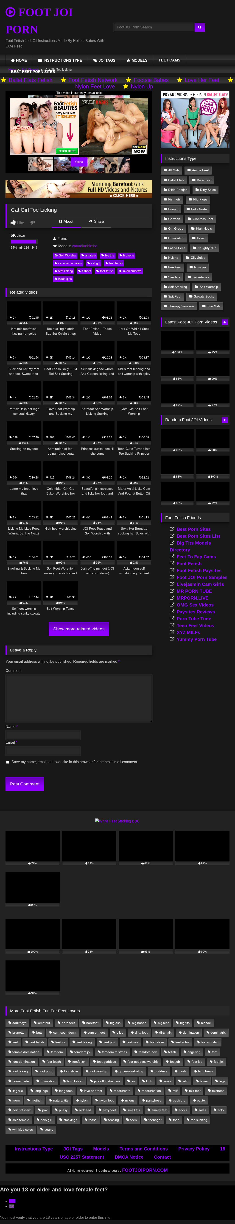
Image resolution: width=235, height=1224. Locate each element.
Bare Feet (204, 180)
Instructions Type (34, 1148)
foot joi (219, 1061)
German (174, 219)
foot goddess (106, 1061)
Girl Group (175, 228)
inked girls (65, 279)
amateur (90, 255)
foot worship (98, 1071)
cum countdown (64, 1032)
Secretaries (201, 277)
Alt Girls (173, 170)
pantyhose (153, 1100)
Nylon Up (142, 86)
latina (204, 1081)
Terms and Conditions (144, 1148)
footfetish (79, 1061)
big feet (163, 1023)
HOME (21, 60)
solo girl (46, 1120)
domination (191, 1032)
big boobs (139, 1023)
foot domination (23, 1061)
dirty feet (141, 1032)
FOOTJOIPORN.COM (145, 1170)
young (49, 1129)
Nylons (173, 257)
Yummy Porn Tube (197, 639)
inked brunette (132, 271)
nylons (129, 1100)
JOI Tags (73, 1148)
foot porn (46, 1071)
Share (98, 221)
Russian (200, 267)
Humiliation (176, 238)
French (173, 209)
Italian (201, 238)
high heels (205, 1071)
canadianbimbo (84, 246)
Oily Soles (198, 257)
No (11, 1206)
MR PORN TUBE (194, 591)
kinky (167, 1081)
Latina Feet (176, 248)
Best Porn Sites (194, 529)
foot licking (20, 1071)
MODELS (140, 60)
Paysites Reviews (196, 611)
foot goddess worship (143, 1061)
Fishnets (174, 199)
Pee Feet (175, 267)
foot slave (71, 1071)
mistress (218, 1091)
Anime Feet (200, 170)
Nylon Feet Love (95, 86)
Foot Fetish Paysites (199, 570)
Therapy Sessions (181, 306)
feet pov (109, 1042)
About (68, 221)
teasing (113, 1120)
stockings (70, 1120)
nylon (84, 1100)
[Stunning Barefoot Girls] (79, 197)
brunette (128, 255)
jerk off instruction (107, 1081)
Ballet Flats (176, 180)
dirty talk (165, 1032)
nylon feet (106, 1100)
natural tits (60, 1100)
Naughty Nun (206, 248)
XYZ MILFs (188, 632)
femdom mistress (114, 1052)
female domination (25, 1052)
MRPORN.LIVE (192, 598)
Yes (12, 1201)
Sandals (174, 277)
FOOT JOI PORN (39, 21)
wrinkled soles (22, 1129)
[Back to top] (221, 1210)
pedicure (179, 1100)
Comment (13, 671)
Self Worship (67, 255)
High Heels (204, 228)
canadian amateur (70, 263)
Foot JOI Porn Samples (202, 577)
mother (36, 1100)
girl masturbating (131, 1071)
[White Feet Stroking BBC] (117, 821)
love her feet (93, 1091)
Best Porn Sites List (198, 536)
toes (176, 1120)
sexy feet (109, 1110)
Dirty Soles (208, 190)
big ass (115, 1023)
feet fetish (116, 263)
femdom (57, 1052)
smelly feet (159, 1110)
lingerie (17, 1091)
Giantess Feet (203, 219)
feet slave (157, 1042)
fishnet (86, 271)
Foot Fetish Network (93, 80)
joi (133, 1081)
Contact (162, 1157)
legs (222, 1081)
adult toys (19, 1023)
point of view (21, 1110)
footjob (175, 1061)
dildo (120, 1032)
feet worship (209, 1042)
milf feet (195, 1091)
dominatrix (218, 1032)
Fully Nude (199, 209)
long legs (41, 1091)
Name (12, 727)
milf (175, 1091)
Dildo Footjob (177, 190)
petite (201, 1100)
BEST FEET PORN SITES (33, 72)
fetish (172, 1052)
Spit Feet (174, 296)
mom (16, 1100)
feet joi (60, 1042)
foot (214, 1052)
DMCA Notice (129, 1157)
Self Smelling (177, 287)
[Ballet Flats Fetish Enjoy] (195, 147)
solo (221, 1110)
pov (45, 1110)
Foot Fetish (189, 563)
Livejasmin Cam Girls (200, 584)
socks (183, 1110)
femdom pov (148, 1052)
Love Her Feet (202, 80)
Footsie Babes (151, 80)
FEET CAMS (169, 60)
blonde (206, 1023)
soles (202, 1110)
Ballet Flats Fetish (30, 80)
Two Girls (214, 306)
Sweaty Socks (204, 296)
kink (149, 1081)
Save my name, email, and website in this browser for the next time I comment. (74, 762)
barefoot (92, 1023)
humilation (48, 1081)
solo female (20, 1120)
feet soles (182, 1042)
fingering (194, 1052)
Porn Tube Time (194, 618)
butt (39, 1032)
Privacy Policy (194, 1148)
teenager (155, 1120)
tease (93, 1120)
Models (101, 1148)
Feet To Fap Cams (196, 556)
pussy (63, 1110)
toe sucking (199, 1120)
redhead (85, 1110)
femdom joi (82, 1052)
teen (133, 1120)
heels (183, 1071)
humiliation (75, 1081)
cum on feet (96, 1032)
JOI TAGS (107, 60)
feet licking (65, 271)
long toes (66, 1091)
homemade (20, 1081)
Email (11, 742)
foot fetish (106, 271)
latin (185, 1081)
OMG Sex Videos (195, 604)
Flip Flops (200, 199)
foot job (197, 1061)
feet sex (132, 1042)
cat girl (95, 263)
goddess (161, 1071)
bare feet (68, 1023)
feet (15, 1042)
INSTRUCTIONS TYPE (62, 60)
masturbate (122, 1091)
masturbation (151, 1091)
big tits (109, 255)
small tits (133, 1110)
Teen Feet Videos (195, 625)
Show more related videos (79, 628)
